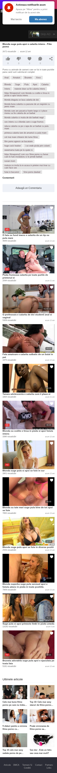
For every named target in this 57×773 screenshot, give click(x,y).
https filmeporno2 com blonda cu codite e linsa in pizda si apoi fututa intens (26, 94)
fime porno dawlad (32, 172)
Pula (26, 84)
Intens (7, 89)
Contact (38, 765)
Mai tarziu (16, 19)
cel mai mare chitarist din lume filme (21, 137)
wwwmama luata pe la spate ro (18, 150)
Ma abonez (41, 19)
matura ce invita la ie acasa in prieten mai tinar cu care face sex (27, 166)
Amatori (16, 77)
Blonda (7, 84)
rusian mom (9, 161)
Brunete (28, 77)
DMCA (16, 765)
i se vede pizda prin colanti (37, 146)
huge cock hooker (12, 146)
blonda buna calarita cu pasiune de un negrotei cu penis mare (27, 105)
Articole (7, 765)
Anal (6, 77)
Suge (17, 84)
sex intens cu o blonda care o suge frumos (24, 122)
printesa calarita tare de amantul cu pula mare (25, 133)
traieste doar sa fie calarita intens (30, 89)
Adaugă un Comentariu (29, 188)
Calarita (44, 84)
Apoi (35, 84)
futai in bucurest (11, 172)
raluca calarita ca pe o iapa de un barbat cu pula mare (26, 127)
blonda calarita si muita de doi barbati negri (24, 117)
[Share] (51, 58)
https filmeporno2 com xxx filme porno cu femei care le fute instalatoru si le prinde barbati (26, 155)
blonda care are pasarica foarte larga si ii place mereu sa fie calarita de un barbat (25, 112)
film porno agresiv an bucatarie (18, 141)
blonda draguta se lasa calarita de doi (21, 100)
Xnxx (38, 77)
